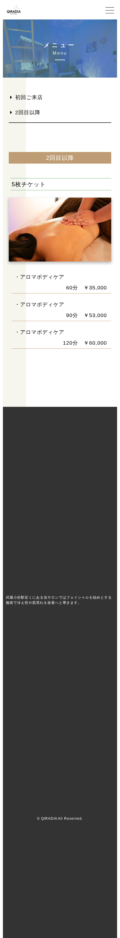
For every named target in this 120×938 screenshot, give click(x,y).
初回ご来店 (29, 97)
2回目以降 (27, 112)
